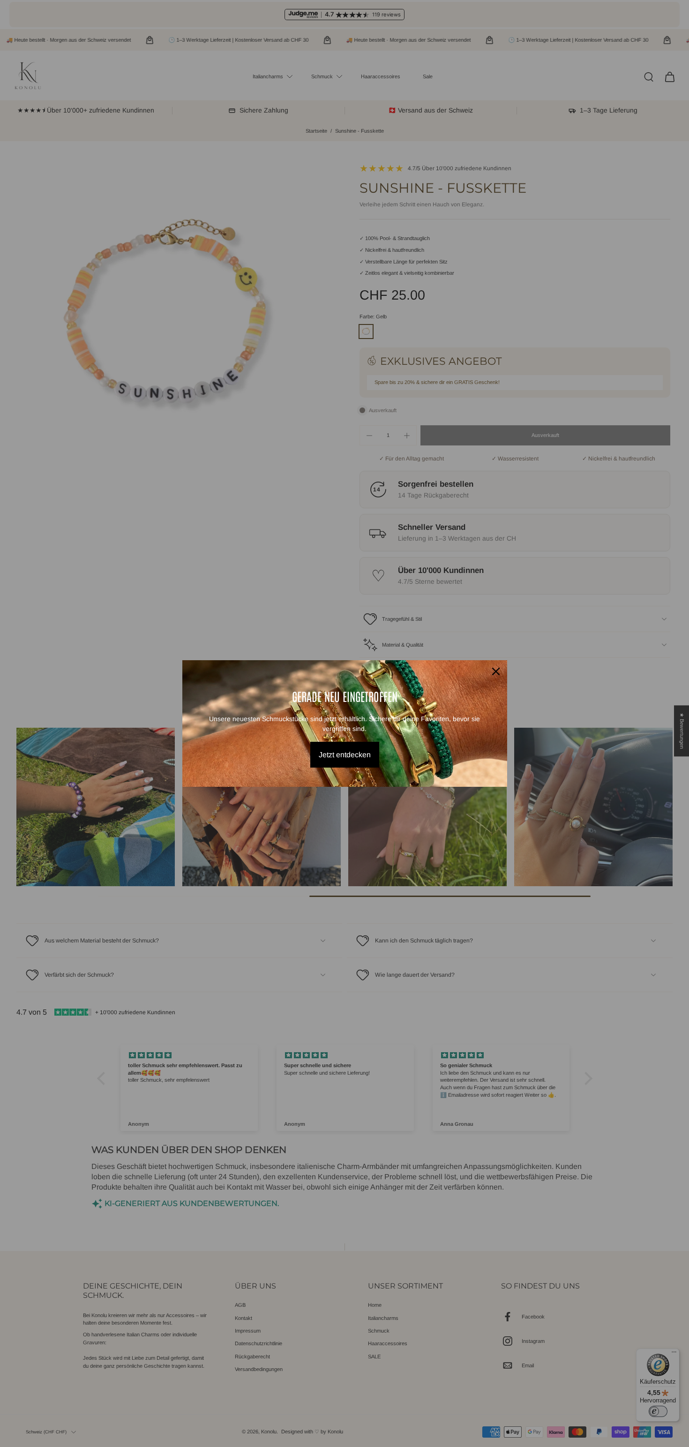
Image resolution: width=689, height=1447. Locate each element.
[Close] (496, 671)
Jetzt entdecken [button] (345, 755)
